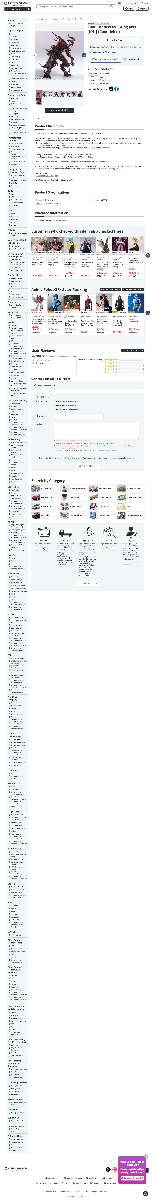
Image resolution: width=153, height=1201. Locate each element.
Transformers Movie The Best (18, 153)
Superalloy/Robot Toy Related (18, 1103)
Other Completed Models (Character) (18, 357)
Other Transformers (18, 162)
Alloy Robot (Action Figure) (17, 306)
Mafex (13, 101)
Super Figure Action (18, 742)
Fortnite (14, 564)
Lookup (13, 831)
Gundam (14, 333)
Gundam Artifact (17, 381)
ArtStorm (14, 946)
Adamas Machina (17, 143)
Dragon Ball (15, 45)
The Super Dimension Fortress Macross (18, 75)
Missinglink (15, 146)
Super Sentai (15, 344)
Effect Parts (15, 1091)
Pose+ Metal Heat (17, 297)
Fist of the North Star (18, 762)
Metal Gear (15, 914)
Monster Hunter (16, 892)
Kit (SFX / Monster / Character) (17, 1049)
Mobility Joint (16, 375)
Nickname (40, 416)
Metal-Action (15, 852)
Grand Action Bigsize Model (18, 855)
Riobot (13, 786)
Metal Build (15, 246)
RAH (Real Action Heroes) (17, 451)
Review (39, 424)
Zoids (13, 62)
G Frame (14, 369)
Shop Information (67, 1192)
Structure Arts (16, 498)
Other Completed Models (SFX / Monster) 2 (19, 999)
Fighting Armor (16, 789)
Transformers (15, 42)
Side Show (14, 1015)
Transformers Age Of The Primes (18, 158)
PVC (101, 76)
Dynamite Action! (17, 859)
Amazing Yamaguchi (18, 125)
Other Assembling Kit (18, 550)
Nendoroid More (16, 714)
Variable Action (16, 825)
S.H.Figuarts (15, 98)
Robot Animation (17, 267)
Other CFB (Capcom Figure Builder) (18, 896)
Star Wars (14, 59)
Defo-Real (14, 631)
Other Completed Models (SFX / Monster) (19, 352)
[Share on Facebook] (116, 89)
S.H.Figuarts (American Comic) (19, 109)
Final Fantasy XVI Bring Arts (47, 175)
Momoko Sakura (16, 479)
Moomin (14, 476)
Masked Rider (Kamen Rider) (18, 337)
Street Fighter (16, 87)
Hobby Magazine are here (18, 1130)
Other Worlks (15, 482)
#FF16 (37, 118)
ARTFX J (13, 597)
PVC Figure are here (18, 1113)
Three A (13, 1012)
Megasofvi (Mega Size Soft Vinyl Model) (18, 526)
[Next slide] (84, 55)
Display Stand (16, 1086)
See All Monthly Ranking (132, 289)
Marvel (13, 213)
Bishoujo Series (16, 577)
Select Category (13, 9)
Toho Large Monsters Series (18, 621)
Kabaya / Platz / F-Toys (19, 1069)
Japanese (49, 183)
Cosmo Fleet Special (18, 828)
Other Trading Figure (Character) (18, 394)
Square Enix (105, 73)
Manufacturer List (17, 1142)
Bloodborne (15, 917)
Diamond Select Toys (18, 1021)
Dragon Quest (16, 514)
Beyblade (14, 420)
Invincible (14, 84)
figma (13, 711)
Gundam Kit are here (18, 1121)
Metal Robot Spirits (18, 249)
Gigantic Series (16, 628)
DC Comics (14, 216)
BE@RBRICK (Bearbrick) (19, 442)
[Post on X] (111, 89)
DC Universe (15, 39)
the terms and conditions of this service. (65, 458)
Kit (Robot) (14, 1045)
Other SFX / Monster (18, 1075)
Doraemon (14, 65)
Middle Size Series (17, 658)
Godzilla (14, 37)
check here (66, 562)
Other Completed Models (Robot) (17, 347)
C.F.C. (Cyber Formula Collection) (18, 818)
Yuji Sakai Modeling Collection (18, 634)
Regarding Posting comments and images (62, 356)
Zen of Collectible (17, 949)
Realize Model (16, 200)
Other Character (16, 1077)
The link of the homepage (87, 1192)
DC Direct (14, 1024)
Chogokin (14, 325)
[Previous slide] (34, 55)
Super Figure (15, 739)
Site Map (103, 1192)
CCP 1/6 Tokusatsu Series (17, 671)
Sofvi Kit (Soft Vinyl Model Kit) (17, 546)
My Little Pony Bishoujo (19, 588)
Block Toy (14, 1053)
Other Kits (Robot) (17, 361)
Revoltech (14, 122)
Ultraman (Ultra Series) (19, 180)
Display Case (15, 1089)
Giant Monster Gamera (19, 79)
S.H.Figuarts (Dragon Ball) (18, 105)
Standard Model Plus (18, 890)
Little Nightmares (17, 920)
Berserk (13, 911)
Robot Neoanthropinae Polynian (19, 234)
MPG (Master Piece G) (18, 149)
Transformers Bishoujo (19, 591)
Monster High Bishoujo (19, 585)
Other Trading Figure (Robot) (18, 384)
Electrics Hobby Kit (17, 1056)
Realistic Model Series (19, 815)
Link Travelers (16, 367)
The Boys (14, 81)
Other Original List (17, 90)
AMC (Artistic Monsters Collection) (19, 662)
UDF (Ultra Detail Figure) (17, 446)
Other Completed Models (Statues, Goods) (17, 924)
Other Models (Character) (15, 1033)
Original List (15, 1150)
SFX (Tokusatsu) (16, 270)
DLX (12, 773)
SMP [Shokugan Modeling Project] (17, 129)
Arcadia (13, 954)
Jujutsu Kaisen (16, 48)
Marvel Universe (16, 34)
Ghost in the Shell (17, 68)
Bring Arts (14, 493)
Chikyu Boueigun (17, 990)
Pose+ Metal (15, 294)
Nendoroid (14, 116)
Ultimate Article (16, 822)
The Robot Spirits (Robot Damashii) (17, 329)
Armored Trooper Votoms (17, 410)
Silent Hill (14, 905)
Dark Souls (14, 908)
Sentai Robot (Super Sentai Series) (18, 263)
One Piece (14, 54)
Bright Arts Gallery (17, 496)
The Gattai (14, 708)
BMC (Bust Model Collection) (17, 676)
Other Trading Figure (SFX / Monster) (18, 389)
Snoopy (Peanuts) (17, 473)
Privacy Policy (51, 1192)
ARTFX (13, 594)
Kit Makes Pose (16, 260)
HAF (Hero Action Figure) (17, 863)
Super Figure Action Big (19, 745)
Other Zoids (15, 205)
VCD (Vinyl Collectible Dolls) (18, 456)
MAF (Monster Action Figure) (18, 868)
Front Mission (15, 517)
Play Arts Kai (15, 490)
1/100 (12, 197)
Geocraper (14, 1094)
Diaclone (14, 164)
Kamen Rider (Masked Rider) (18, 176)
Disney (13, 222)
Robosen (14, 957)
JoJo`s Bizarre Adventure (16, 758)
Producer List (15, 1145)
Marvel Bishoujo (16, 582)
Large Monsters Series (19, 617)
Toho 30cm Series (17, 625)
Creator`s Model (17, 887)
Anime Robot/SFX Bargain (17, 24)
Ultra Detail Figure (17, 119)
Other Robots (15, 1072)
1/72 (12, 194)
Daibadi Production (18, 951)
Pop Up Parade (16, 706)
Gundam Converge (17, 372)
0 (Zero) (13, 981)
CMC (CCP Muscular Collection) (18, 667)
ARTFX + (13, 600)
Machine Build (16, 834)
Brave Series (15, 281)
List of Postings (132, 350)
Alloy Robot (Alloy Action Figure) (17, 316)
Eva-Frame (14, 378)
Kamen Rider (15, 71)
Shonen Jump (15, 186)
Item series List (16, 1148)
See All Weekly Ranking (109, 289)
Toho (12, 978)
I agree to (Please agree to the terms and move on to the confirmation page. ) (89, 458)
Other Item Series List (19, 133)
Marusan (14, 984)
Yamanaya (14, 987)
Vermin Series (16, 935)
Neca (12, 1027)
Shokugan (14, 114)
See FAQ (86, 583)
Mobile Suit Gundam (18, 51)
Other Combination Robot (18, 285)
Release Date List (17, 1139)
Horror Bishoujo (16, 579)
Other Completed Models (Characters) (18, 802)
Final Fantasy (15, 57)
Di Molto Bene (16, 1018)
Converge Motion (17, 364)
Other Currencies (135, 47)
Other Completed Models (17, 463)
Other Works (15, 225)
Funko (13, 1029)
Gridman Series (16, 278)
